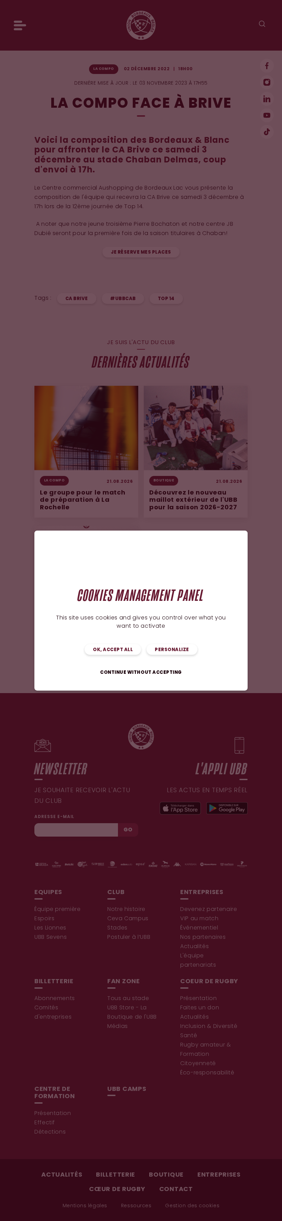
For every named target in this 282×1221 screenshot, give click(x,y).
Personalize (172, 649)
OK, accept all (113, 649)
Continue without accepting (141, 672)
